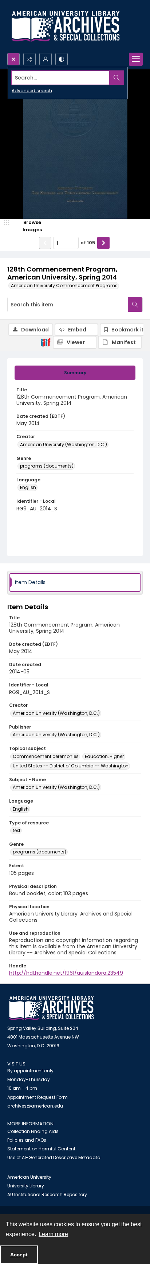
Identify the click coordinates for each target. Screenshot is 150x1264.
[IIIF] (45, 342)
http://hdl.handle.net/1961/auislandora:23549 (66, 972)
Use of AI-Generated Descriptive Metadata (53, 1157)
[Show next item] (103, 243)
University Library (25, 1186)
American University (29, 1177)
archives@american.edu (35, 1106)
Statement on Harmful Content (41, 1149)
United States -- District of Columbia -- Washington (71, 766)
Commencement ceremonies (46, 756)
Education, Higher (104, 756)
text (16, 830)
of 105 (87, 242)
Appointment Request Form (37, 1097)
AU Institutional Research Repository (47, 1194)
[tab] (75, 373)
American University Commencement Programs (64, 285)
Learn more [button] (53, 1234)
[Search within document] (135, 304)
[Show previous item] (45, 243)
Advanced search (32, 90)
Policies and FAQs (26, 1140)
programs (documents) (47, 466)
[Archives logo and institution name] (65, 26)
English (28, 487)
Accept (19, 1254)
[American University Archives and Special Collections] (51, 1008)
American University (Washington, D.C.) (63, 444)
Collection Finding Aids (33, 1131)
